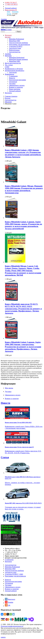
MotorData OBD (14, 41)
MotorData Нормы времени (18, 59)
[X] (8, 614)
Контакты (8, 561)
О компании (13, 76)
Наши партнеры (14, 89)
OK (9, 605)
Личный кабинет (11, 8)
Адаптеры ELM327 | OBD (14, 574)
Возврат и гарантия (12, 589)
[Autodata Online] (22, 24)
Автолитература (14, 52)
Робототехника (14, 50)
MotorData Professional (16, 57)
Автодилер (13, 72)
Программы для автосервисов (19, 44)
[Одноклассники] (5, 614)
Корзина (9, 13)
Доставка (12, 83)
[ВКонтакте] (2, 614)
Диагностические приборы (18, 43)
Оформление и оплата (16, 85)
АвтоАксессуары (15, 48)
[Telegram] (13, 614)
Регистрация (15, 11)
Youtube (10, 602)
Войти (8, 11)
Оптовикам (13, 82)
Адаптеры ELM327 (15, 46)
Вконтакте (11, 599)
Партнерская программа (17, 80)
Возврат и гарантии (16, 87)
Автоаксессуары (10, 572)
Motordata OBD (10, 569)
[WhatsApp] (10, 614)
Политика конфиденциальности (12, 626)
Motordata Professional (16, 39)
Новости (12, 78)
